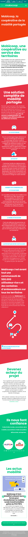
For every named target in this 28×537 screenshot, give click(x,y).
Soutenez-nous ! (14, 401)
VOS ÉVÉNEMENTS (14, 2)
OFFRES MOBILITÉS (8, 1)
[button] (3, 445)
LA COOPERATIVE (19, 2)
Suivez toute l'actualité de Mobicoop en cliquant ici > (14, 523)
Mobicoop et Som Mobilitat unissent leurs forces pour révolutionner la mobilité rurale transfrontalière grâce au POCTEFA (14, 499)
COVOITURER (3, 1)
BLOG (25, 1)
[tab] (4, 450)
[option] (8, 445)
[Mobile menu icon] (26, 5)
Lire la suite (13, 515)
